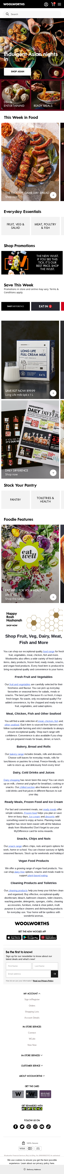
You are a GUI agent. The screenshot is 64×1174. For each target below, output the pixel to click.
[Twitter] (22, 1126)
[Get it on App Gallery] (49, 937)
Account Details (32, 1018)
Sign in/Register (32, 999)
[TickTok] (48, 1126)
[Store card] (18, 1094)
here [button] (52, 1163)
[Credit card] (31, 1094)
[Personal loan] (45, 1094)
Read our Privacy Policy (43, 981)
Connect (32, 1033)
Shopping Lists (32, 1011)
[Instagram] (35, 1126)
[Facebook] (15, 1126)
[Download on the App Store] (14, 937)
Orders (32, 1005)
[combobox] (35, 14)
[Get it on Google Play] (31, 937)
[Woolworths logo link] (14, 4)
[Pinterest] (28, 1126)
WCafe (32, 1039)
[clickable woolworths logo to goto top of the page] (32, 923)
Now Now (32, 1045)
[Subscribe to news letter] (54, 974)
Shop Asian (17, 71)
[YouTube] (42, 1126)
